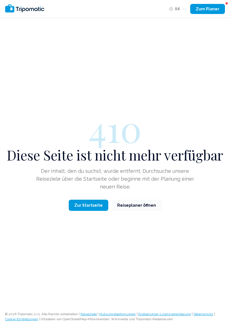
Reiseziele (89, 314)
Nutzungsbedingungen (117, 314)
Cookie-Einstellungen (21, 319)
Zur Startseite (88, 205)
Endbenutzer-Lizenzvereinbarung (164, 314)
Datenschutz (203, 314)
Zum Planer (207, 9)
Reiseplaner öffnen (136, 205)
